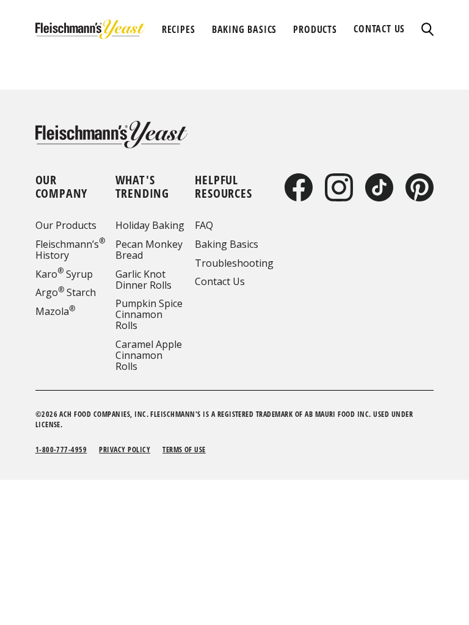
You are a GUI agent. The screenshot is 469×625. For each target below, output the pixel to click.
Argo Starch (65, 292)
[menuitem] (178, 29)
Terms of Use (184, 449)
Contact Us (220, 281)
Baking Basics (226, 244)
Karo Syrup (64, 274)
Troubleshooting (234, 263)
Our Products (65, 225)
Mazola (55, 311)
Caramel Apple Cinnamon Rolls (148, 355)
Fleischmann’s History (70, 249)
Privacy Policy (124, 449)
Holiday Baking (149, 225)
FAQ (204, 225)
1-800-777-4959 (61, 449)
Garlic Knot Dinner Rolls (143, 279)
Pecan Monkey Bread (149, 249)
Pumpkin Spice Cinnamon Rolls (149, 314)
